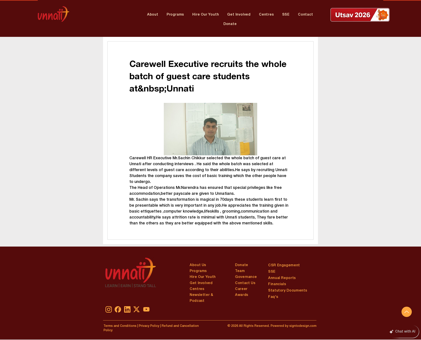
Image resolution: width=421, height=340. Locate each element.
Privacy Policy (148, 326)
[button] (175, 15)
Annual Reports (282, 278)
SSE (272, 271)
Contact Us (245, 283)
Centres (197, 289)
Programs (198, 271)
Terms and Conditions (119, 326)
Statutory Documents (287, 290)
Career (241, 289)
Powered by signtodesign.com (293, 326)
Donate (241, 265)
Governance (246, 277)
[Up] (406, 312)
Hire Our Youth (203, 277)
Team (240, 271)
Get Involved (201, 283)
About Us (198, 265)
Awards (241, 295)
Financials (277, 284)
